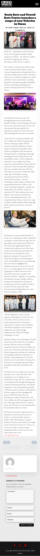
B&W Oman (13, 28)
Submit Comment (26, 525)
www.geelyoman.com (11, 435)
